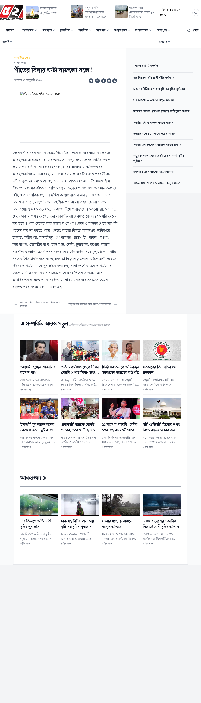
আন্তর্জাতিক (123, 30)
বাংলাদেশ (31, 30)
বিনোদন (103, 30)
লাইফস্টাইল (144, 30)
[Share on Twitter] (109, 80)
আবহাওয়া (20, 63)
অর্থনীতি (86, 30)
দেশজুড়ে (49, 30)
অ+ (98, 81)
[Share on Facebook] (103, 80)
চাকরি (8, 42)
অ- (91, 81)
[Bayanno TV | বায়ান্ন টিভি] (11, 12)
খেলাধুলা (165, 30)
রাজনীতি (68, 30)
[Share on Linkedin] (114, 80)
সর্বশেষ (10, 30)
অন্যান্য (166, 42)
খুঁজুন (196, 30)
